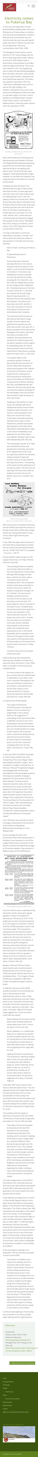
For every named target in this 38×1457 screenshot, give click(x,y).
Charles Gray (9, 1392)
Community (6, 1385)
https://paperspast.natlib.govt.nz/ (18, 1340)
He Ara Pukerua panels (12, 1399)
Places (5, 1395)
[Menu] (32, 6)
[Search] (28, 6)
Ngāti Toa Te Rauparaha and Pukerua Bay (16, 1412)
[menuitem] (28, 6)
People (5, 1388)
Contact (5, 1409)
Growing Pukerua (8, 1382)
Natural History (7, 1405)
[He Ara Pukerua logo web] (16, 7)
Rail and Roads (7, 1402)
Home (4, 1378)
